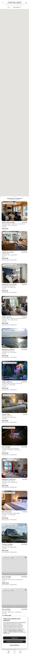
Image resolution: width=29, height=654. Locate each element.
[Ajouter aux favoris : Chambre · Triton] (25, 395)
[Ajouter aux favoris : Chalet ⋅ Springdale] (25, 557)
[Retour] (3, 2)
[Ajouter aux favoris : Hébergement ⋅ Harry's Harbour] (25, 265)
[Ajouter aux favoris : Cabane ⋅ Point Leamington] (25, 203)
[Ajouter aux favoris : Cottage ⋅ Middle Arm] (25, 363)
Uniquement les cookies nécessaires (15, 641)
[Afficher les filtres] (26, 2)
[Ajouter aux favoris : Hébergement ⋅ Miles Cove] (25, 330)
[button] (5, 228)
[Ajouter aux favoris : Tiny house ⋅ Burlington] (25, 525)
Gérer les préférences (14, 645)
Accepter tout (14, 638)
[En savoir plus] (19, 199)
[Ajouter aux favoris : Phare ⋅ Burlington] (25, 428)
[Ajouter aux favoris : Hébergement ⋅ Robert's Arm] (25, 460)
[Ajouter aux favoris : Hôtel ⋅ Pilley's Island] (25, 492)
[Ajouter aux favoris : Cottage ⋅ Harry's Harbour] (25, 233)
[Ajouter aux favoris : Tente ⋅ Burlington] (25, 590)
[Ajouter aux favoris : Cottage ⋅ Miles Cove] (25, 298)
